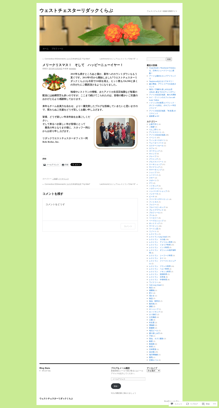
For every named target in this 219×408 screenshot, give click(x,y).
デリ (151, 183)
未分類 (151, 352)
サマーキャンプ (155, 169)
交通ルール (153, 360)
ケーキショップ (155, 164)
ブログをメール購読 (120, 367)
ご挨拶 (55, 178)
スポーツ (152, 180)
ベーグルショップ (156, 220)
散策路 (151, 344)
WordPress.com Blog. (172, 401)
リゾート (152, 231)
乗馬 (151, 357)
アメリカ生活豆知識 (157, 135)
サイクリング (154, 167)
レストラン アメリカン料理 (160, 242)
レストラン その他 (157, 239)
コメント (128, 226)
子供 (151, 336)
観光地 (151, 303)
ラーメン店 (153, 228)
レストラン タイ (156, 258)
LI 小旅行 (153, 314)
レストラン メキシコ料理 (160, 271)
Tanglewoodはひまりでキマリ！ (161, 81)
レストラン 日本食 (157, 277)
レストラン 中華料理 (158, 279)
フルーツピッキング (157, 207)
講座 (151, 306)
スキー (151, 177)
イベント (152, 137)
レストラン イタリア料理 (160, 244)
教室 (151, 341)
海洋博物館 (153, 354)
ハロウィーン (154, 188)
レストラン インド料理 (159, 247)
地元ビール (153, 330)
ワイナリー (153, 282)
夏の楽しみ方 (154, 333)
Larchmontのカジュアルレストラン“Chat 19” (119, 58)
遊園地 (151, 290)
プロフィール (57, 48)
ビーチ (151, 196)
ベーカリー (153, 218)
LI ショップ (153, 309)
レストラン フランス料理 (160, 266)
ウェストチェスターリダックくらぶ (76, 10)
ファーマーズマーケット (159, 199)
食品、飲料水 (154, 301)
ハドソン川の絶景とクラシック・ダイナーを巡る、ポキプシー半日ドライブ (162, 105)
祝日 (151, 287)
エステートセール (156, 145)
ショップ (152, 172)
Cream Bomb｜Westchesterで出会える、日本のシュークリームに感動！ (162, 70)
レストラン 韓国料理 (158, 274)
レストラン (153, 234)
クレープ (152, 156)
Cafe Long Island (155, 285)
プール (151, 215)
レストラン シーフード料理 (160, 255)
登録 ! (116, 386)
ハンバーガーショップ (158, 191)
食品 (151, 298)
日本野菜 (152, 349)
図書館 (151, 328)
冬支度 (151, 322)
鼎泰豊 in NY (154, 116)
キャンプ (152, 153)
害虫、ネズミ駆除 (156, 338)
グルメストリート (156, 161)
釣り (151, 293)
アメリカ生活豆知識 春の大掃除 (162, 94)
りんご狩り (153, 129)
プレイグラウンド (156, 210)
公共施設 (152, 317)
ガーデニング (154, 151)
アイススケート (155, 132)
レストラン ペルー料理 (159, 269)
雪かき (151, 295)
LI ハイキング (154, 311)
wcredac (72, 68)
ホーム (46, 48)
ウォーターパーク (156, 143)
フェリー (152, 204)
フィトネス (153, 202)
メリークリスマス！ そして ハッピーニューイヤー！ (82, 64)
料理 (151, 346)
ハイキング (153, 185)
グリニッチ (153, 159)
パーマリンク (63, 178)
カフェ (151, 148)
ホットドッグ (154, 223)
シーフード (153, 175)
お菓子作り (153, 124)
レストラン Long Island (158, 236)
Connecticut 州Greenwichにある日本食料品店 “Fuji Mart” (66, 58)
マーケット (153, 226)
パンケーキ (153, 194)
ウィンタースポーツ (157, 140)
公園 (151, 320)
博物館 (151, 325)
